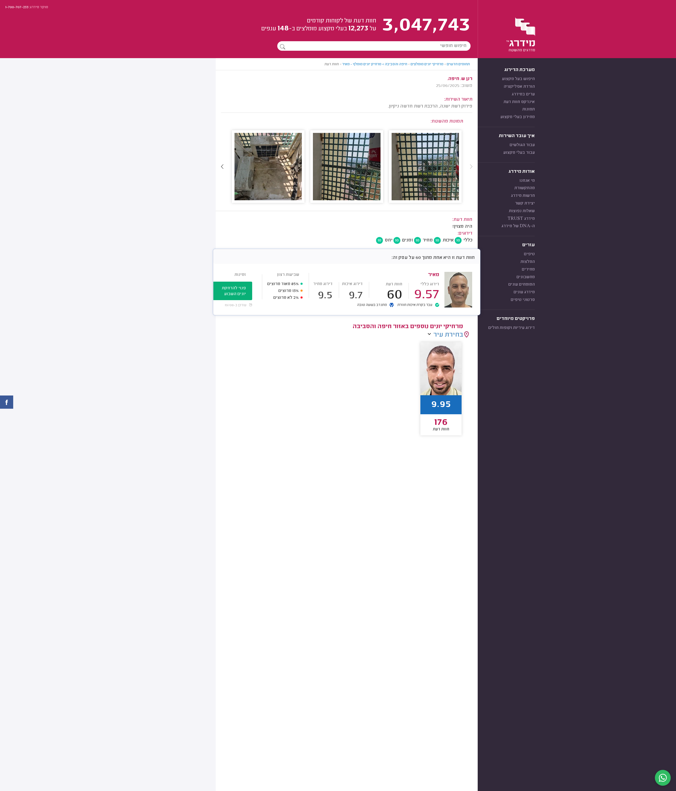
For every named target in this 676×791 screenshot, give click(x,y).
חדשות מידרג (523, 195)
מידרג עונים (524, 292)
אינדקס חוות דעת (519, 102)
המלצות (527, 261)
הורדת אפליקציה (519, 86)
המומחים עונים (521, 284)
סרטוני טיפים (523, 299)
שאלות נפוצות (522, 211)
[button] (222, 166)
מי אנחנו (527, 180)
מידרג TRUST (521, 218)
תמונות (528, 109)
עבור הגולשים (522, 145)
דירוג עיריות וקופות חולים (511, 327)
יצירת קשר (525, 203)
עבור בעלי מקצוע (519, 152)
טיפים (529, 254)
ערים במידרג (523, 94)
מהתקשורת (524, 188)
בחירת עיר (448, 335)
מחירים (528, 269)
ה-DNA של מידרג (518, 226)
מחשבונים (526, 277)
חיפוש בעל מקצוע (518, 79)
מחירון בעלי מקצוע (517, 117)
